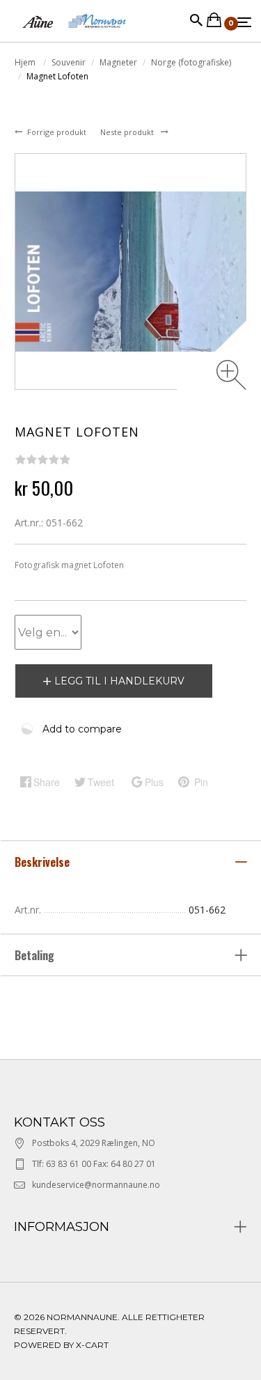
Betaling (34, 955)
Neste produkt (128, 132)
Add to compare (82, 729)
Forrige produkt (57, 132)
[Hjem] (74, 34)
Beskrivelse (43, 862)
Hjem (26, 62)
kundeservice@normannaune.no (96, 1185)
